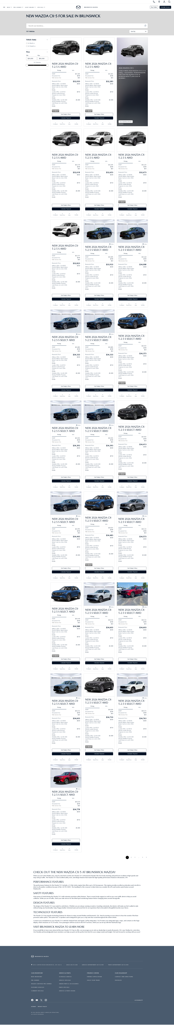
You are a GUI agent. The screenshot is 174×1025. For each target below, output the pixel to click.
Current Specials (37, 990)
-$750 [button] (78, 92)
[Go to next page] (146, 857)
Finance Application (94, 976)
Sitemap (33, 1006)
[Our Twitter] (41, 1000)
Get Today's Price (66, 114)
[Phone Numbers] (154, 1)
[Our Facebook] (32, 1000)
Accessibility (139, 1000)
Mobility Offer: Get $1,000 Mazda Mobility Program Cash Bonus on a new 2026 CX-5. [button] (59, 103)
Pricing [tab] (59, 70)
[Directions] (159, 1)
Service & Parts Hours (67, 990)
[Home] (78, 7)
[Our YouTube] (37, 1000)
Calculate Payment (66, 118)
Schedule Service (165, 7)
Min (27, 55)
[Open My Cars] (164, 1)
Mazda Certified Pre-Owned (41, 983)
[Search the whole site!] (169, 1)
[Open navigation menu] (4, 7)
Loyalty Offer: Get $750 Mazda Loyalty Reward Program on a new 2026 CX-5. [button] (58, 95)
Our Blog (118, 980)
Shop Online (29, 7)
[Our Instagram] (46, 1000)
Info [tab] (73, 70)
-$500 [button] (78, 83)
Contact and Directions (124, 976)
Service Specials (65, 980)
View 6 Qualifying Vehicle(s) (126, 122)
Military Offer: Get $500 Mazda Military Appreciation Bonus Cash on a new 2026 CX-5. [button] (60, 87)
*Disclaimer (121, 124)
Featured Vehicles (37, 987)
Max (39, 55)
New (8, 7)
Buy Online (154, 7)
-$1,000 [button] (77, 100)
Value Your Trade (93, 980)
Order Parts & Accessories (69, 983)
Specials (40, 7)
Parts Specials (64, 987)
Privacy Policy (42, 1006)
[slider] (27, 65)
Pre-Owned (18, 7)
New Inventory (36, 976)
